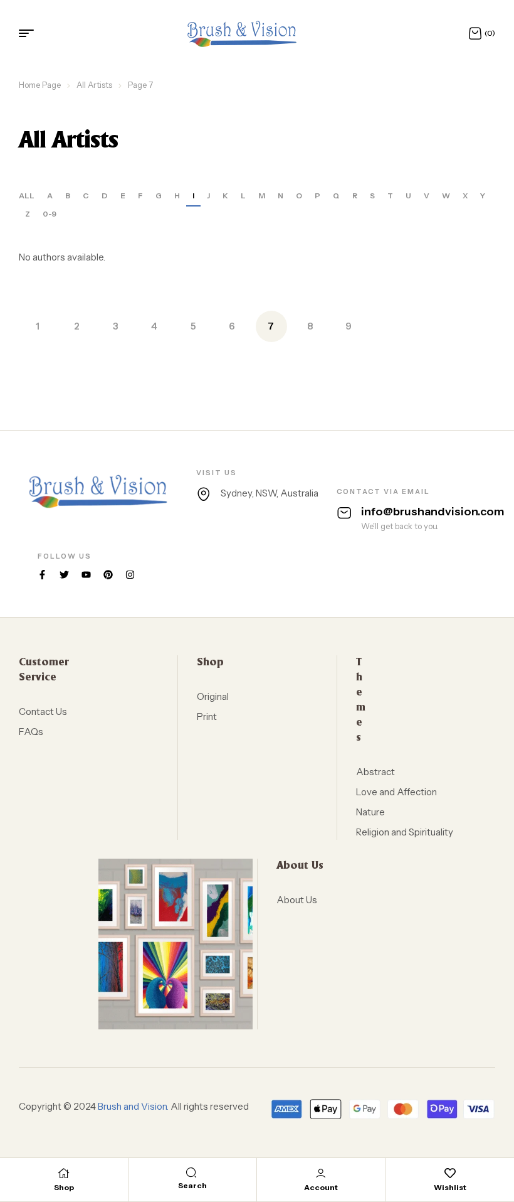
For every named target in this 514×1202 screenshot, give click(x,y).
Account (321, 1187)
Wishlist (450, 1187)
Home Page (40, 85)
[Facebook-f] (42, 574)
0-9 (49, 213)
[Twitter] (64, 574)
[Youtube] (86, 574)
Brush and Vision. (133, 1106)
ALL (26, 195)
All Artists (94, 85)
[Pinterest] (108, 574)
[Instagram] (130, 574)
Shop (64, 1187)
